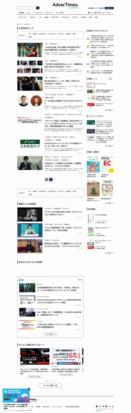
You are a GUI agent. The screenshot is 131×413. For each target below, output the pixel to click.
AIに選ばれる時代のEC (104, 175)
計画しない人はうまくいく (102, 228)
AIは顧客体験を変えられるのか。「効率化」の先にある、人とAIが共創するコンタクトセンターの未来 (58, 288)
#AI (40, 17)
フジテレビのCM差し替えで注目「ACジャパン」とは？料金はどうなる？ (63, 213)
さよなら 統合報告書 (101, 215)
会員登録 (101, 8)
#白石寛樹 (58, 140)
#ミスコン (47, 240)
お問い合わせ (46, 406)
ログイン (109, 8)
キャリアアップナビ (101, 84)
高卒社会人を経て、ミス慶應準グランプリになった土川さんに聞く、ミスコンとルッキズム (63, 244)
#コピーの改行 (48, 224)
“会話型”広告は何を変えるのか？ (92, 175)
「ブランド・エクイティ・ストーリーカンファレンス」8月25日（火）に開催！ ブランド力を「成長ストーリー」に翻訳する (104, 123)
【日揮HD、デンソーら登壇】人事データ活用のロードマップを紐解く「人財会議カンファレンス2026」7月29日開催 (105, 139)
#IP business (65, 17)
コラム (29, 12)
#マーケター (61, 94)
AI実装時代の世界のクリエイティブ (93, 199)
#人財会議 (83, 17)
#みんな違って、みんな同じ (52, 160)
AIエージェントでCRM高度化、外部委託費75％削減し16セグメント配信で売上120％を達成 (34, 371)
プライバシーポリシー (57, 406)
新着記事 (21, 12)
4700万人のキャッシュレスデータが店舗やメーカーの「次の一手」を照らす (63, 144)
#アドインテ (48, 114)
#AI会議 (46, 17)
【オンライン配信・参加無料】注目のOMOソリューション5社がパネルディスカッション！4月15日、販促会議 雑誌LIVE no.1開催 (63, 123)
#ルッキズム (55, 240)
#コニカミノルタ (71, 114)
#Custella (48, 137)
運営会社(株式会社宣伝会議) (72, 406)
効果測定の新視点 (106, 199)
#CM (46, 44)
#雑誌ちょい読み (49, 97)
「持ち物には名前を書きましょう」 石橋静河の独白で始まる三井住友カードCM (63, 65)
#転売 (96, 17)
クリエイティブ (49, 12)
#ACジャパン (48, 208)
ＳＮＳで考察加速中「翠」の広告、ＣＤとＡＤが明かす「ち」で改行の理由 (63, 229)
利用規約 (38, 406)
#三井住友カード (54, 44)
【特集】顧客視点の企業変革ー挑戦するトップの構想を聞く (104, 91)
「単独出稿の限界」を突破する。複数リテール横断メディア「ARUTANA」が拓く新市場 (104, 98)
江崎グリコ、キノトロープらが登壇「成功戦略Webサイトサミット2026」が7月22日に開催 (104, 131)
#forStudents (55, 17)
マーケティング (37, 12)
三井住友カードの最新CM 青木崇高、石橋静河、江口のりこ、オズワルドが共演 (63, 164)
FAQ (32, 406)
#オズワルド (56, 157)
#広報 (90, 17)
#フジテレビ (66, 208)
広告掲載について (93, 8)
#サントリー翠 (58, 224)
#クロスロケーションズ (59, 114)
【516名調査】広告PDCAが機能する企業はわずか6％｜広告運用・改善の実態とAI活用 (65, 370)
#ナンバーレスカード (66, 157)
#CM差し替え (57, 208)
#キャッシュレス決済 (50, 94)
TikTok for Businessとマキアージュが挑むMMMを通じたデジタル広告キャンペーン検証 (59, 301)
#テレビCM (75, 17)
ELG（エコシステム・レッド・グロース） (103, 241)
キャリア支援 (59, 12)
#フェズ (80, 114)
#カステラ (72, 137)
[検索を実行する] (37, 8)
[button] (19, 356)
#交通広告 (66, 224)
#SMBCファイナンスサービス (60, 137)
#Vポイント (48, 157)
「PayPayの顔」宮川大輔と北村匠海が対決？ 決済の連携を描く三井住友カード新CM (63, 48)
